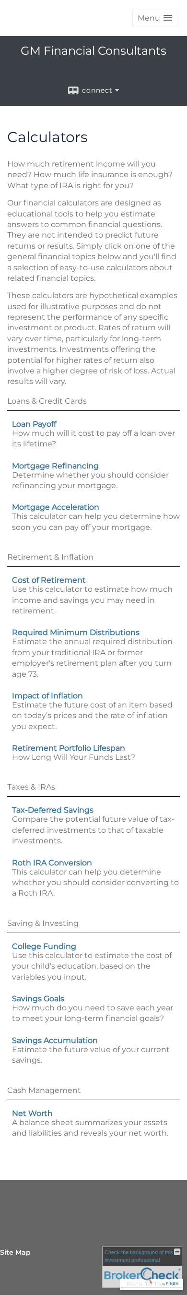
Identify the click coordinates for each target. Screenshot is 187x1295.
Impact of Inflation (47, 695)
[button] (154, 18)
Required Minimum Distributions (76, 632)
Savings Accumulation (55, 1040)
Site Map (15, 1252)
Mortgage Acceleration (55, 507)
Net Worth (32, 1113)
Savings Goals (38, 998)
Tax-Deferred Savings (53, 810)
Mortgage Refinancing (55, 465)
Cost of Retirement (49, 580)
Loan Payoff (34, 424)
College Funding (44, 946)
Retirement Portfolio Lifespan (68, 748)
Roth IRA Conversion (52, 862)
